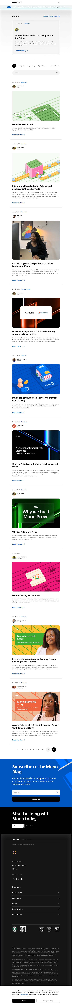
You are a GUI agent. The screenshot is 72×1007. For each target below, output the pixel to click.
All (14, 69)
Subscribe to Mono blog (50, 16)
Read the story (20, 54)
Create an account (19, 868)
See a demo (29, 829)
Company (21, 69)
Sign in (14, 872)
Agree (24, 1001)
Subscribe (36, 802)
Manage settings (48, 1001)
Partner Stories (54, 69)
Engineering (31, 69)
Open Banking (42, 69)
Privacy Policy (24, 994)
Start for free (18, 829)
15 (42, 753)
